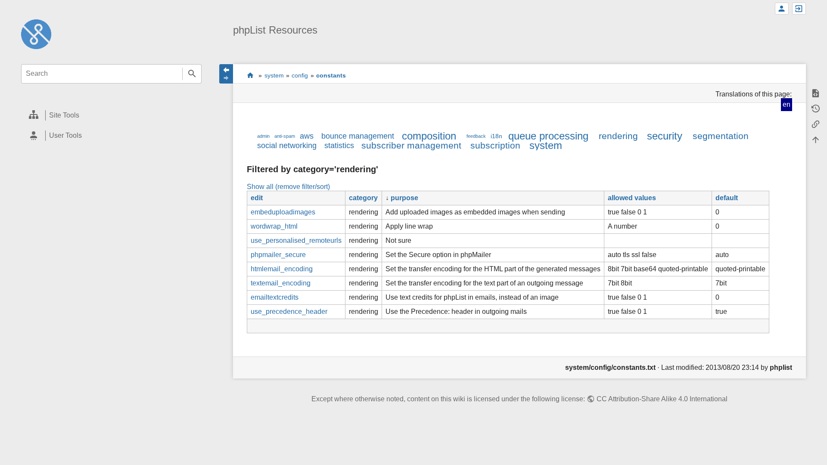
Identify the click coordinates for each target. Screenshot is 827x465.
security (664, 136)
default (726, 198)
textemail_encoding (281, 283)
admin (263, 136)
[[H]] (36, 33)
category (363, 198)
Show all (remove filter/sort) (288, 186)
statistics (339, 145)
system (274, 75)
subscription (495, 145)
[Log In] (799, 9)
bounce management (357, 136)
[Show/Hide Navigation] (226, 74)
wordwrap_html (274, 226)
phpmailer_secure (278, 254)
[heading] (111, 115)
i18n (496, 136)
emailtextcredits (274, 297)
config (300, 75)
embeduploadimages (283, 212)
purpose (404, 198)
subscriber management (411, 145)
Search (192, 74)
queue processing (548, 136)
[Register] (782, 9)
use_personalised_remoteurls (296, 240)
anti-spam (284, 136)
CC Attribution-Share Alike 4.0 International (662, 399)
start (250, 75)
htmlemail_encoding (282, 269)
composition (429, 136)
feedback (476, 136)
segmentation (721, 136)
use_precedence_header (289, 311)
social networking (287, 145)
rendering (618, 136)
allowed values (632, 198)
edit (257, 198)
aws (307, 136)
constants (331, 75)
